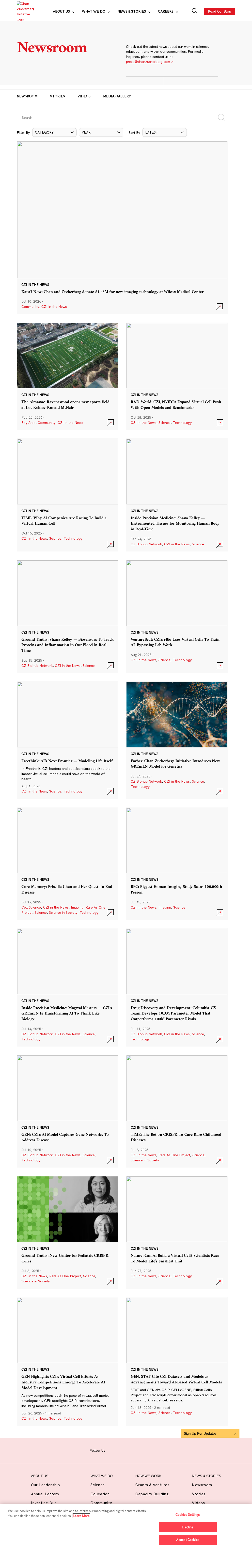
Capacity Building (152, 1494)
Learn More (81, 1516)
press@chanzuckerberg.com (148, 61)
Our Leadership (45, 1484)
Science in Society (63, 912)
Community (30, 306)
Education (100, 1494)
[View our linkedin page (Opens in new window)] (141, 1450)
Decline (187, 1527)
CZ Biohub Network (146, 544)
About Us (62, 11)
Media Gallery (117, 96)
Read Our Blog (219, 11)
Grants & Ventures (152, 1484)
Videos (84, 96)
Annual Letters (45, 1494)
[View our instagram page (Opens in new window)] (122, 1450)
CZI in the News (54, 306)
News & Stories (132, 11)
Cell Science (31, 907)
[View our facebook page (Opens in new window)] (113, 1450)
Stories (57, 96)
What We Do (94, 11)
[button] (54, 132)
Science (164, 422)
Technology (182, 422)
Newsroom (27, 96)
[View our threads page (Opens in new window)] (131, 1450)
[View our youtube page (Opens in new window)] (159, 1450)
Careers (166, 11)
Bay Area (28, 422)
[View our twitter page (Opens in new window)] (150, 1450)
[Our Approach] (25, 11)
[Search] (194, 11)
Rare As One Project (174, 1155)
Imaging (77, 907)
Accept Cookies (187, 1540)
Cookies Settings (187, 1514)
